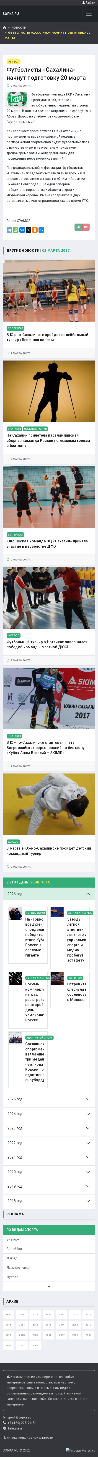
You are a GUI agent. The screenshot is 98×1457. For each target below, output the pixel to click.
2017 (22, 1324)
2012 (88, 1324)
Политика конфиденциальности (28, 1437)
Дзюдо (12, 1258)
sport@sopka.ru (19, 1417)
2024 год (15, 1114)
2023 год (15, 1128)
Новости (18, 27)
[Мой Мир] (41, 230)
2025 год (15, 1099)
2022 (48, 1314)
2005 (88, 1335)
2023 (35, 1314)
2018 (8, 1324)
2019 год (15, 1186)
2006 (75, 1335)
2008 (48, 1335)
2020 (75, 1314)
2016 (35, 1324)
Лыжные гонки (18, 1267)
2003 (22, 1345)
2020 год (15, 1172)
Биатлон (13, 1239)
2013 (75, 1324)
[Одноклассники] (35, 230)
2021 (61, 1314)
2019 (88, 1314)
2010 (22, 1335)
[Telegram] (9, 230)
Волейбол (14, 1249)
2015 (48, 1324)
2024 (22, 1314)
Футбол (12, 1277)
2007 (61, 1335)
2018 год (15, 1201)
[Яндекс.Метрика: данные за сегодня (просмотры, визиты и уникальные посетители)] (80, 1450)
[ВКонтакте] (22, 230)
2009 (35, 1335)
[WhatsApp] (15, 230)
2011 (8, 1335)
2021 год (15, 1157)
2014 (61, 1324)
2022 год (15, 1143)
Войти (90, 3)
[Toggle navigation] (89, 13)
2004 (8, 1345)
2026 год (15, 894)
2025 (8, 1314)
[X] (28, 230)
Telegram (15, 1428)
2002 (35, 1345)
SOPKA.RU (11, 14)
